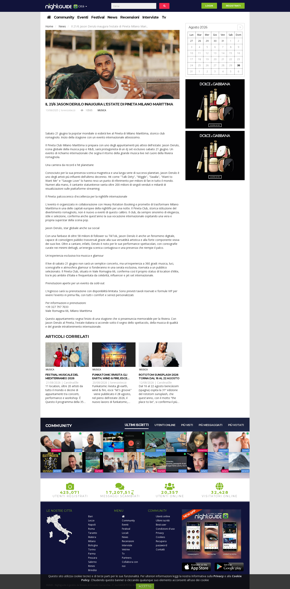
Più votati (236, 425)
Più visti (187, 425)
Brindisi (92, 570)
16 (238, 53)
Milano (92, 541)
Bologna (93, 545)
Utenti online (164, 425)
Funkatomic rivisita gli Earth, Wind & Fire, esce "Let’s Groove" (109, 378)
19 (207, 59)
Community (64, 17)
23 (238, 59)
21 (223, 59)
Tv (164, 17)
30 (215, 41)
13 (215, 53)
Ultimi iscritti (137, 425)
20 (215, 59)
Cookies (160, 537)
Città (81, 6)
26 (207, 65)
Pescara (92, 557)
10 (191, 53)
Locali (125, 533)
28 (199, 41)
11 (199, 53)
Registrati (233, 5)
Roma (91, 528)
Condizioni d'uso (165, 528)
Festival (97, 17)
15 (230, 53)
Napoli (92, 524)
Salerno (92, 562)
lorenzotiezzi (68, 110)
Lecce (91, 520)
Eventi (82, 17)
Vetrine (126, 549)
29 (207, 41)
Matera (92, 537)
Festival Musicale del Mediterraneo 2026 (61, 376)
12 (207, 53)
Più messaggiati (210, 425)
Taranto (92, 533)
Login (209, 5)
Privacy (160, 533)
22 (230, 59)
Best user (161, 524)
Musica (102, 110)
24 (191, 65)
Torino (92, 549)
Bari (90, 516)
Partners (126, 557)
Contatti (160, 549)
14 (223, 53)
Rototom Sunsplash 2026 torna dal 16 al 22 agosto (159, 376)
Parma (91, 553)
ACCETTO (145, 586)
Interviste (150, 17)
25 (199, 65)
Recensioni (129, 17)
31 (223, 41)
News (112, 17)
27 (191, 41)
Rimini (91, 566)
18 (199, 59)
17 (191, 59)
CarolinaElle (71, 382)
